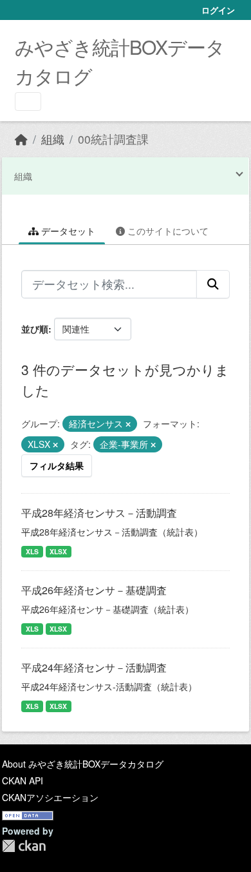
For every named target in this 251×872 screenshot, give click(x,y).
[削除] (128, 424)
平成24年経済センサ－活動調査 (94, 667)
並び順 (34, 328)
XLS (32, 551)
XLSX (58, 551)
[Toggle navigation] (28, 101)
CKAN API (22, 780)
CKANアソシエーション (50, 797)
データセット (67, 230)
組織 (52, 139)
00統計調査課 (113, 139)
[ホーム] (21, 139)
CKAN (24, 846)
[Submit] (213, 284)
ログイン (218, 10)
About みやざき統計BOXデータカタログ (82, 763)
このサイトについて (167, 230)
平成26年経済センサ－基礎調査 (94, 590)
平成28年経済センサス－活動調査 (99, 512)
